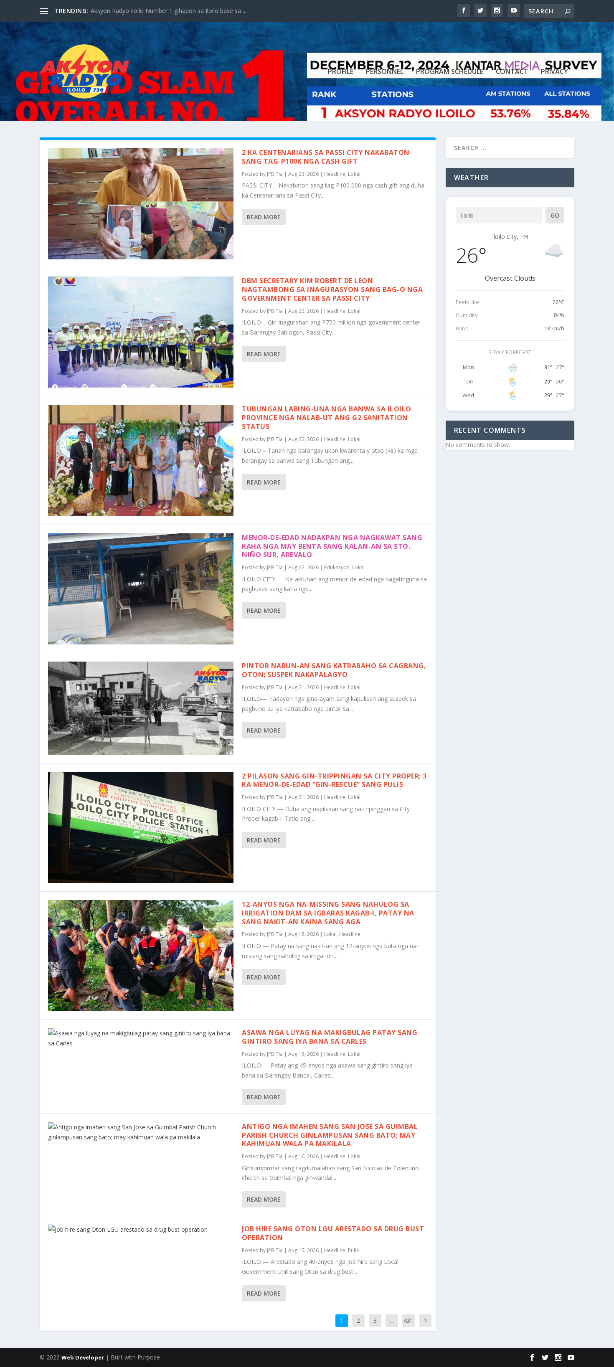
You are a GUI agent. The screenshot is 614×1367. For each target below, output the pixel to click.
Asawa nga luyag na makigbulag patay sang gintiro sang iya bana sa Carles (329, 1037)
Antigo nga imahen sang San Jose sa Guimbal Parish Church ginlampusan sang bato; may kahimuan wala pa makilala (330, 1135)
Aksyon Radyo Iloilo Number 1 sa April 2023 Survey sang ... (170, 11)
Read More (264, 217)
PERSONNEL (384, 72)
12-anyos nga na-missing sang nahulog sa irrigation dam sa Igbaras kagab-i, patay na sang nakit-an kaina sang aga (328, 913)
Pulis (353, 1250)
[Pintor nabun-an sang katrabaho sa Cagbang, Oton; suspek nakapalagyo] (140, 708)
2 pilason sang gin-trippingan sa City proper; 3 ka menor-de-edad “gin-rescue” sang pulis (334, 780)
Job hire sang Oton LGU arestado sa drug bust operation (333, 1233)
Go (555, 215)
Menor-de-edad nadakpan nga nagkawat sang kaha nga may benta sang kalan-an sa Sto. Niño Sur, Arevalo (332, 546)
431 (408, 1320)
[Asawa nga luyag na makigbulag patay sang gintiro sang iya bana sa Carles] (140, 1038)
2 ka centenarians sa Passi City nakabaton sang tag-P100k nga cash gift (326, 157)
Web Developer (82, 1357)
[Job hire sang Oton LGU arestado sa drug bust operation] (140, 1230)
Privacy (554, 72)
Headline (334, 174)
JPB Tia (275, 174)
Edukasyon (337, 567)
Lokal (354, 174)
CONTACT (512, 72)
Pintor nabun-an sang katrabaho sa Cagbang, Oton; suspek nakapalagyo (334, 670)
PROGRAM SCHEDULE (449, 72)
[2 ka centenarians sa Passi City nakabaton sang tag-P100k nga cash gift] (140, 203)
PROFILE (340, 72)
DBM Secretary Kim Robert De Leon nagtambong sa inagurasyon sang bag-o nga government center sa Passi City (332, 289)
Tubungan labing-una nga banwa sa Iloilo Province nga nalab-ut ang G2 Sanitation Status (326, 417)
